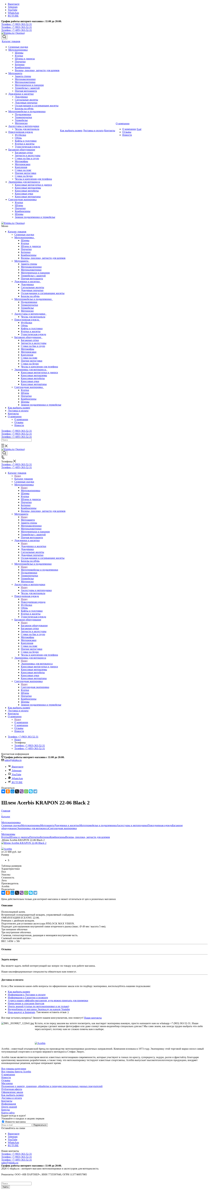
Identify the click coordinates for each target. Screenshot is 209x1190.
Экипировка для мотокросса (30, 369)
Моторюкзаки (28, 352)
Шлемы (25, 240)
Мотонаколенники (31, 266)
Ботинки (26, 252)
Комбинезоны (28, 255)
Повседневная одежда (27, 319)
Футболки (26, 322)
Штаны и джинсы (31, 246)
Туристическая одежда (33, 334)
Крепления (27, 354)
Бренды (5, 1109)
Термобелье (27, 308)
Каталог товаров (17, 231)
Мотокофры (27, 349)
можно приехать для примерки (71, 1000)
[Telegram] (35, 791)
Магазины (7, 1083)
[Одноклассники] (8, 791)
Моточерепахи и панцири (35, 272)
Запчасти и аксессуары (33, 343)
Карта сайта (8, 1112)
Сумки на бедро (30, 363)
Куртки (25, 243)
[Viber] (22, 791)
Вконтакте (13, 4)
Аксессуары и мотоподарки (30, 313)
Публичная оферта (11, 1089)
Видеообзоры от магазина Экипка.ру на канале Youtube (39, 1009)
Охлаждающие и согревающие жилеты (42, 293)
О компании (15, 416)
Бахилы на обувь (30, 296)
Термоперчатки (29, 305)
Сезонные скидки (24, 234)
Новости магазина (15, 1121)
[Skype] (31, 791)
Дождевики (27, 284)
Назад (17, 475)
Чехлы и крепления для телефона (39, 366)
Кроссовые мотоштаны (34, 384)
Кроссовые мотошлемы (34, 375)
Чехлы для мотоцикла (33, 316)
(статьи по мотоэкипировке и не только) (46, 1006)
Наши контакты (93, 1017)
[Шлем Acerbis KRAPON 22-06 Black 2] (23, 843)
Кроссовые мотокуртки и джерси (39, 372)
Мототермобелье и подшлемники (33, 299)
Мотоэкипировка (24, 237)
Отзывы (18, 422)
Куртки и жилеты (30, 331)
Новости (19, 425)
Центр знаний (16, 1006)
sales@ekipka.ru (13, 760)
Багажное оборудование (28, 337)
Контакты (13, 413)
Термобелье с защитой (33, 275)
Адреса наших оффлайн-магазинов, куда (31, 1000)
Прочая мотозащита (32, 278)
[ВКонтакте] (3, 791)
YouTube (12, 9)
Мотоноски (27, 310)
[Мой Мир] (12, 791)
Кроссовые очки (30, 381)
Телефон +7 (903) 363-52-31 (16, 24)
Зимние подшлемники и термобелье (41, 404)
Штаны (25, 393)
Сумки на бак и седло (33, 346)
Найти (5, 1187)
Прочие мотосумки (31, 360)
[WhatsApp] (26, 791)
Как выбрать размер (19, 407)
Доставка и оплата (18, 410)
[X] (17, 791)
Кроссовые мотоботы (33, 378)
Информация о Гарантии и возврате (28, 997)
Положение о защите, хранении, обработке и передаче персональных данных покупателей (52, 1086)
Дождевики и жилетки (27, 281)
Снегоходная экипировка (29, 387)
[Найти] (2, 443)
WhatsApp (13, 12)
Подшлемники (29, 302)
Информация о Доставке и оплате (27, 994)
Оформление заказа (12, 1092)
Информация (8, 1103)
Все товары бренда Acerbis (16, 1071)
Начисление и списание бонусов (26, 1003)
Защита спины (29, 263)
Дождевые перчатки (32, 290)
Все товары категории (13, 1068)
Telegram (12, 7)
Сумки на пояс (29, 357)
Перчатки (26, 249)
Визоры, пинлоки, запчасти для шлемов (43, 258)
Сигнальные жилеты (32, 287)
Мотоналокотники (31, 269)
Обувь (24, 325)
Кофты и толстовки (32, 328)
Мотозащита (22, 261)
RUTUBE (13, 15)
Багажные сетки (30, 340)
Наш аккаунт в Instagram (21, 1012)
